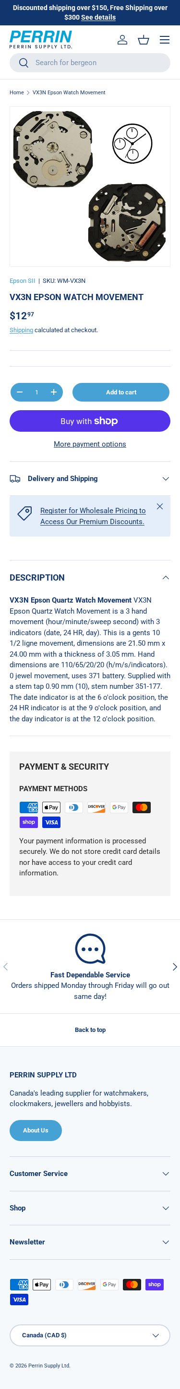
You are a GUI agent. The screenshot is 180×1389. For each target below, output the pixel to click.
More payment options (90, 444)
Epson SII (23, 280)
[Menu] (164, 39)
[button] (143, 39)
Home (17, 93)
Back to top (90, 1029)
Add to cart (121, 392)
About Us (35, 1130)
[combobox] (90, 62)
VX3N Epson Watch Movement (69, 93)
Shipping (21, 330)
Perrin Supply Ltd (48, 1366)
